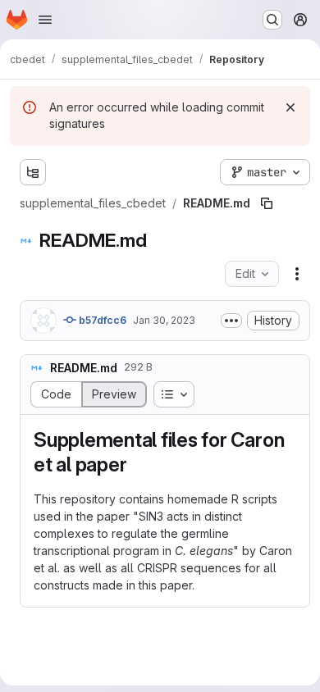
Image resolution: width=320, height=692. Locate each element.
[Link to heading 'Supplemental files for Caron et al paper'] (137, 464)
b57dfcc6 (101, 320)
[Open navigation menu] (45, 20)
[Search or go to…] (272, 20)
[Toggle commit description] (231, 320)
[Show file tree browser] (33, 172)
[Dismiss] (290, 107)
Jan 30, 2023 (164, 320)
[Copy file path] (267, 203)
